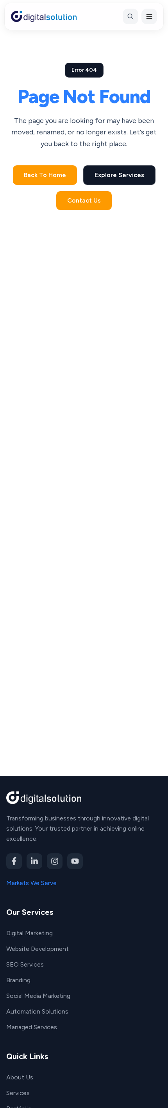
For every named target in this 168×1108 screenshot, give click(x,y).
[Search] (130, 16)
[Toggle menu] (149, 16)
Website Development (37, 948)
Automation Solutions (37, 1011)
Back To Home (45, 175)
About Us (19, 1077)
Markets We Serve (31, 883)
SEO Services (25, 964)
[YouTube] (75, 861)
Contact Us (84, 200)
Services (18, 1093)
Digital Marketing (29, 933)
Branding (18, 980)
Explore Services (119, 175)
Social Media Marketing (38, 995)
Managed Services (31, 1027)
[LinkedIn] (34, 861)
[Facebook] (14, 861)
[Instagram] (55, 861)
